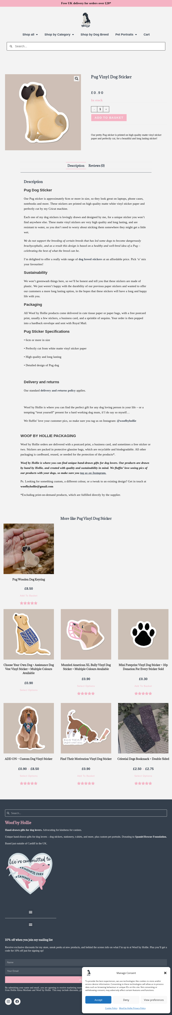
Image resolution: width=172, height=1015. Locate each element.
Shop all (28, 34)
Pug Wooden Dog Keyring (28, 579)
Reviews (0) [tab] (97, 166)
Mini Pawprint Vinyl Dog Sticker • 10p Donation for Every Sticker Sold (143, 667)
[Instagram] (8, 1001)
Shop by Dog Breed (95, 34)
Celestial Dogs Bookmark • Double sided (143, 759)
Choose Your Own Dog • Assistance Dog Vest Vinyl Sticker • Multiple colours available (29, 669)
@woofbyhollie (126, 420)
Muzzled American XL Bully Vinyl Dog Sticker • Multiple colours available (86, 667)
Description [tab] (76, 166)
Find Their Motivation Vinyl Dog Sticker (86, 759)
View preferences (154, 1000)
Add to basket (109, 117)
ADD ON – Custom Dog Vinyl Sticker (28, 759)
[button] (165, 973)
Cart (147, 34)
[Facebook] (17, 1001)
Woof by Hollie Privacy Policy (132, 1008)
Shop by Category (57, 34)
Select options (29, 690)
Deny (126, 1000)
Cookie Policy (111, 1008)
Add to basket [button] (28, 595)
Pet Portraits (124, 34)
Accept (98, 1000)
